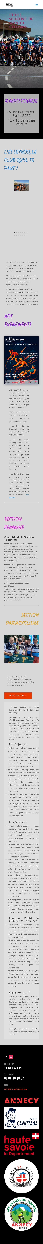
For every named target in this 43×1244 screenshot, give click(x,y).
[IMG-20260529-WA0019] (21, 190)
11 (20, 235)
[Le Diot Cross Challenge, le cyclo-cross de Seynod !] (21, 384)
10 (18, 235)
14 (32, 660)
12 (22, 235)
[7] (21, 662)
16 (36, 660)
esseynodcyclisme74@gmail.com (15, 1089)
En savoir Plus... (18, 696)
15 (34, 660)
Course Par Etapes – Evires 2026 (22, 113)
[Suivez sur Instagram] (11, 1057)
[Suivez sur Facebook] (6, 1057)
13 (24, 235)
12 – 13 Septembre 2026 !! (21, 122)
